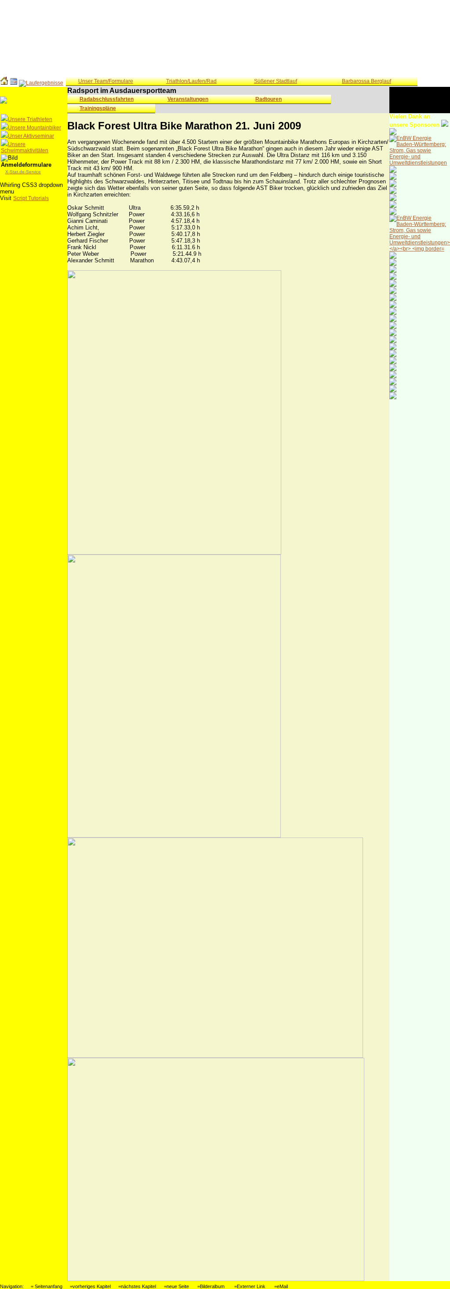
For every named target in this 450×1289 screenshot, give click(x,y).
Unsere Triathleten (30, 119)
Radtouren (268, 99)
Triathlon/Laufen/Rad (191, 81)
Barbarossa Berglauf (366, 81)
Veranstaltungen (187, 99)
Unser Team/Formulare (105, 81)
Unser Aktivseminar (31, 136)
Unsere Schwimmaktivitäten (24, 147)
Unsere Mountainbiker (34, 128)
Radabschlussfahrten (107, 99)
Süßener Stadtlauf (275, 81)
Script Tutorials (31, 198)
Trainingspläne (98, 108)
